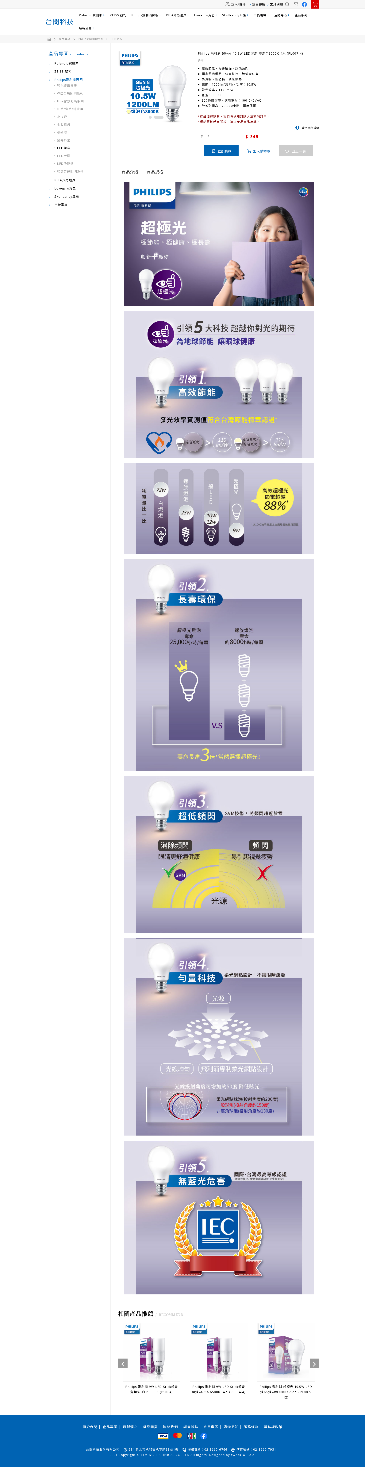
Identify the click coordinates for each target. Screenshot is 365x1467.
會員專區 (210, 1427)
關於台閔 (90, 1427)
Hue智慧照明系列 (70, 101)
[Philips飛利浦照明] (94, 39)
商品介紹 (130, 171)
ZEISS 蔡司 (118, 15)
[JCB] (191, 1436)
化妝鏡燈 (63, 125)
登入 (234, 4)
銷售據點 (259, 4)
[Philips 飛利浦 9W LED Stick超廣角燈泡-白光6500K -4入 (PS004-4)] (151, 1360)
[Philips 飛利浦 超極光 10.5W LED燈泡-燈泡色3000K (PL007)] (286, 1360)
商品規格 (155, 171)
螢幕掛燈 (63, 140)
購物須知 (231, 1427)
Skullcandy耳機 (235, 15)
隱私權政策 (273, 1427)
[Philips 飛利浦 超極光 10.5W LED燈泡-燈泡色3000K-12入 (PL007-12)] (218, 1362)
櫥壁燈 (62, 132)
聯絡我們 (170, 1427)
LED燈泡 (63, 148)
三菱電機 (261, 15)
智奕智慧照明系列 (70, 171)
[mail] (296, 4)
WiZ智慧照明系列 (70, 93)
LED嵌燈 (63, 156)
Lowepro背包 (205, 15)
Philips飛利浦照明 (146, 15)
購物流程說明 (310, 128)
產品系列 (302, 15)
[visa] (163, 1436)
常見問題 (276, 4)
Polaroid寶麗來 (92, 15)
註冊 (242, 4)
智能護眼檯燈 (67, 86)
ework (236, 1455)
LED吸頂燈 (65, 164)
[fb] (203, 1436)
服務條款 (251, 1427)
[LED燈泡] (117, 39)
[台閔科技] (59, 22)
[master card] (177, 1436)
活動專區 (282, 15)
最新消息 (87, 28)
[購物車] (315, 4)
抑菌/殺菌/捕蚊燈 (70, 109)
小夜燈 (62, 117)
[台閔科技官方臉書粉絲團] (304, 4)
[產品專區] (68, 39)
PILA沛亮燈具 (177, 15)
